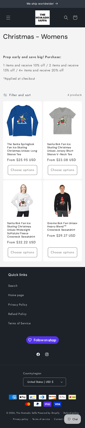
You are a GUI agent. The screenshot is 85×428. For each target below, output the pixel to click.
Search (13, 286)
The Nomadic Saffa (26, 412)
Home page (16, 295)
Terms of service (41, 419)
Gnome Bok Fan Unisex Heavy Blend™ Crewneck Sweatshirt (62, 227)
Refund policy (71, 413)
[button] (8, 17)
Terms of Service (19, 323)
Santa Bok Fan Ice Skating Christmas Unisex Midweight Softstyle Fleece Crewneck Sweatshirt (21, 230)
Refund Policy (17, 314)
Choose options (22, 170)
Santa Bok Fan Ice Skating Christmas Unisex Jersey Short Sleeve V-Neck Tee (60, 149)
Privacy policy (20, 419)
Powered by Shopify (49, 412)
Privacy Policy (17, 304)
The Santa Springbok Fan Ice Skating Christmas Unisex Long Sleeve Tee (22, 149)
